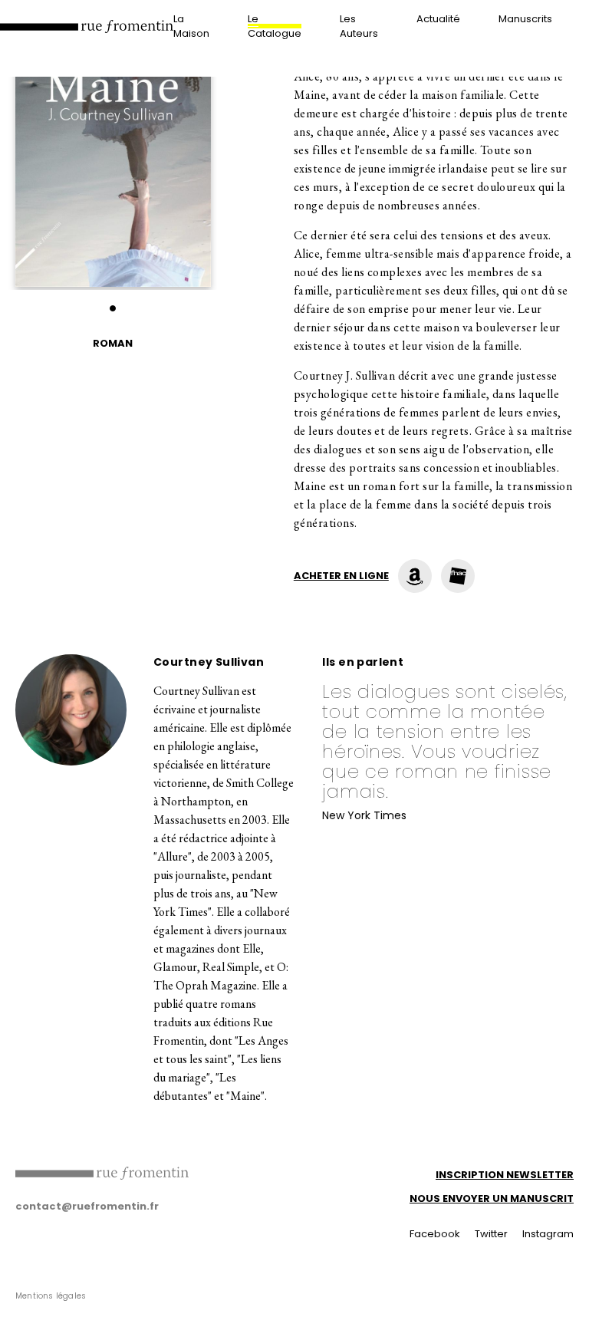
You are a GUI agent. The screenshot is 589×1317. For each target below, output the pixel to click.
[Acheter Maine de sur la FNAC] (458, 576)
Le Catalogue (274, 26)
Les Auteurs (359, 26)
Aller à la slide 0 (113, 308)
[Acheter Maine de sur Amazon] (415, 576)
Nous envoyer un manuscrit (492, 1198)
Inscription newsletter (505, 1174)
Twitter (491, 1233)
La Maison (191, 26)
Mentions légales (50, 1296)
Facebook (435, 1233)
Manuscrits (525, 19)
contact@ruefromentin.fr (87, 1206)
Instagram (548, 1233)
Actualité (438, 19)
